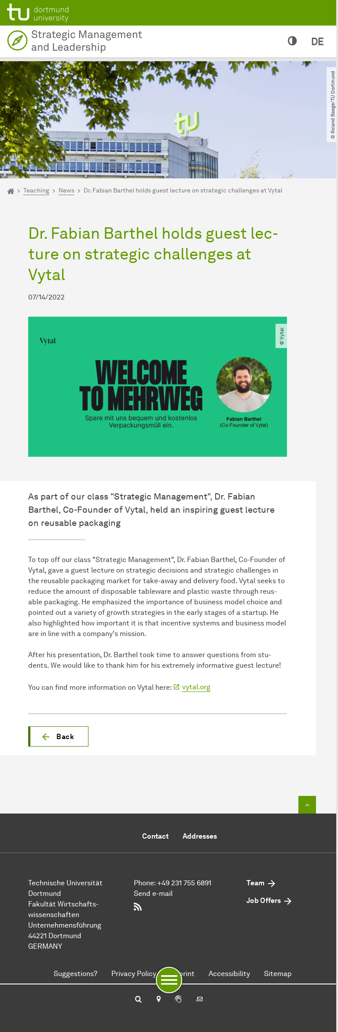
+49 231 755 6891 (184, 883)
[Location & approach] (158, 1000)
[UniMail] (199, 1000)
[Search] (138, 1000)
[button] (58, 736)
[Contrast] (292, 41)
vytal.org (196, 687)
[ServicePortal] (178, 1000)
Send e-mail (153, 893)
